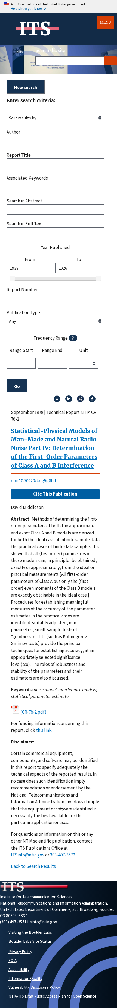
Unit (83, 350)
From (30, 259)
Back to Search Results (33, 866)
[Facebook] (92, 401)
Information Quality (25, 978)
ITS (35, 28)
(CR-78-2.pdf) (33, 712)
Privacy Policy (20, 951)
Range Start (21, 350)
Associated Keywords (27, 178)
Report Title (19, 155)
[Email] (57, 401)
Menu (105, 22)
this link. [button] (44, 730)
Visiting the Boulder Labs (30, 932)
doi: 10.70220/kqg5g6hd (33, 481)
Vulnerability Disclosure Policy (34, 987)
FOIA (12, 960)
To (78, 259)
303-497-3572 (62, 855)
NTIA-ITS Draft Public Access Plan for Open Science (52, 996)
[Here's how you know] (58, 6)
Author (13, 132)
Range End (52, 350)
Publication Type (23, 312)
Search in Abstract (24, 201)
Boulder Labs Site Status (30, 941)
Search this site (50, 50)
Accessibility (18, 969)
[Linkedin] (68, 401)
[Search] (110, 60)
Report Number (22, 289)
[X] (80, 401)
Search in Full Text (25, 223)
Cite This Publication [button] (55, 494)
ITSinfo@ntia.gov (27, 855)
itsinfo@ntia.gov (42, 921)
